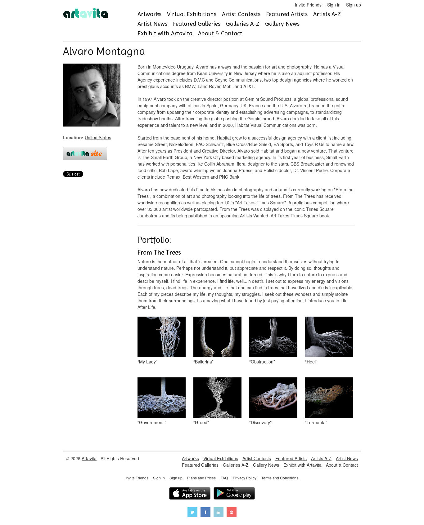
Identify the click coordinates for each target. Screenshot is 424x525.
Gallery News (282, 23)
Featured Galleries (196, 23)
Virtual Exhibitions (191, 14)
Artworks (149, 14)
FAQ (224, 477)
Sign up (353, 5)
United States (98, 137)
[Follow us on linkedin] (218, 513)
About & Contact (220, 33)
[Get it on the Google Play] (234, 494)
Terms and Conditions (279, 477)
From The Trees (159, 252)
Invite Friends (308, 5)
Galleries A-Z (242, 23)
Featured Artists (287, 14)
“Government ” (152, 422)
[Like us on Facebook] (205, 513)
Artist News (152, 23)
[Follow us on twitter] (192, 513)
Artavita (89, 458)
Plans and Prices (201, 477)
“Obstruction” (262, 361)
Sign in (334, 5)
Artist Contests (241, 14)
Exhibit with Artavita (165, 33)
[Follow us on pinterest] (232, 513)
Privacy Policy (244, 477)
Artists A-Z (327, 14)
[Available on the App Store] (189, 494)
